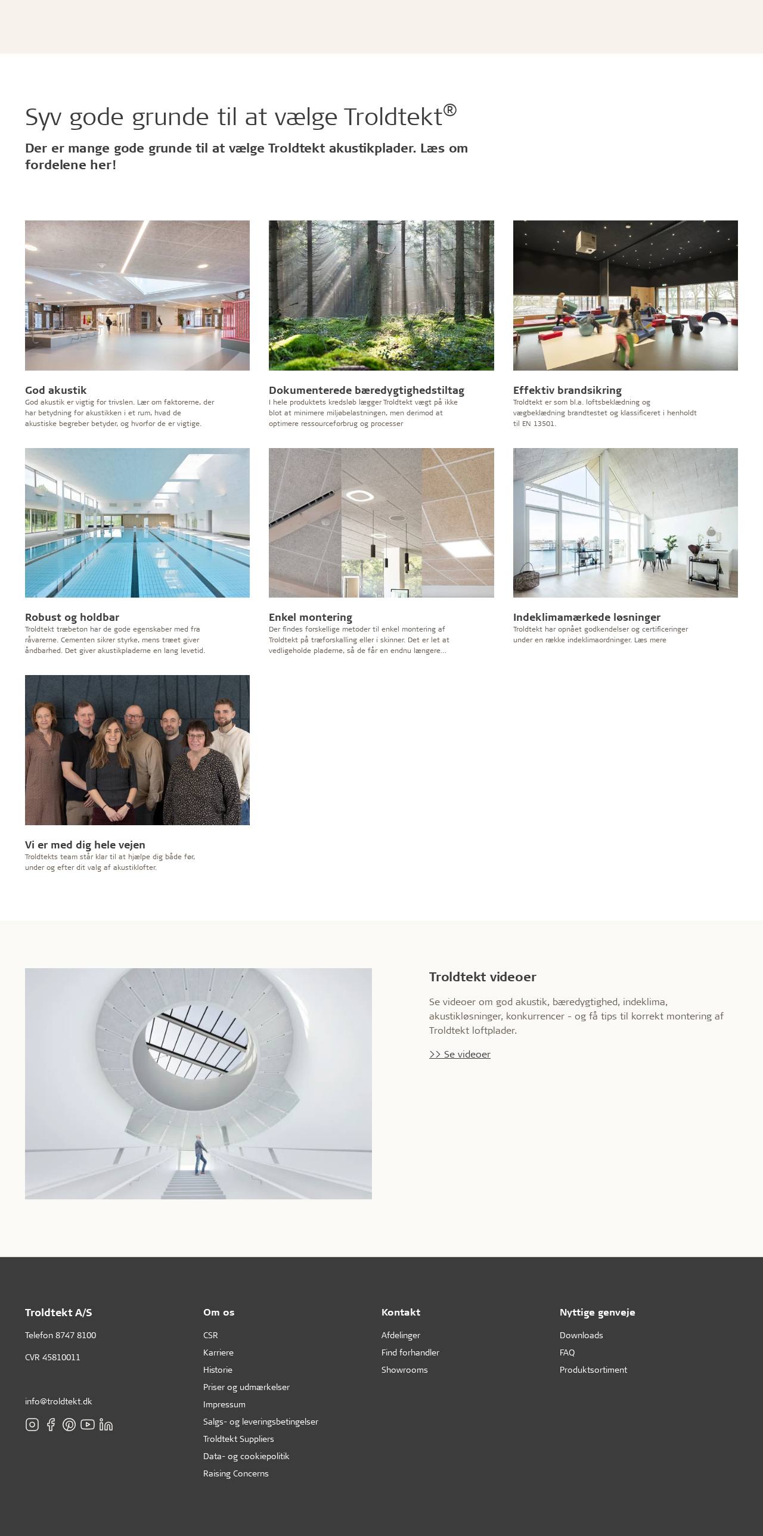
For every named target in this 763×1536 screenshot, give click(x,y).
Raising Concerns (236, 1473)
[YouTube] (87, 1424)
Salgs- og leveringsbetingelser (260, 1421)
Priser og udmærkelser (246, 1386)
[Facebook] (51, 1424)
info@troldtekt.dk (58, 1401)
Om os (219, 1311)
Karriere (218, 1352)
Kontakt (401, 1311)
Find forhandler (410, 1352)
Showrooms (405, 1369)
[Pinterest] (69, 1424)
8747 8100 (75, 1335)
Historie (217, 1369)
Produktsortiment (593, 1369)
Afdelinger (401, 1335)
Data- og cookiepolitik (246, 1456)
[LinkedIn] (106, 1424)
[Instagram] (32, 1424)
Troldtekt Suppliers (238, 1438)
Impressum (224, 1404)
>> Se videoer (460, 1053)
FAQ (567, 1352)
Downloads (581, 1335)
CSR (210, 1335)
